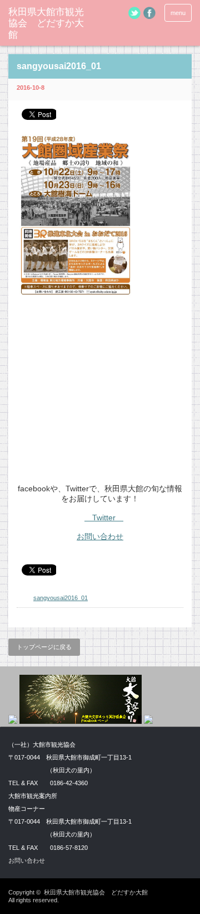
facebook (149, 13)
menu (178, 12)
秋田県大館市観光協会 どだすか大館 (46, 23)
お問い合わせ (100, 536)
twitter (134, 13)
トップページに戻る (44, 647)
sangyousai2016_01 (60, 597)
